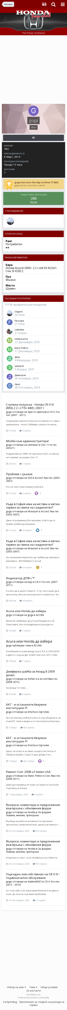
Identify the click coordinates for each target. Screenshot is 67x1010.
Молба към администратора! (27, 441)
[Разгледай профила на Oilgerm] (10, 221)
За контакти (33, 990)
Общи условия (49, 987)
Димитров (20, 375)
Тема (32, 987)
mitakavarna (21, 338)
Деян (17, 357)
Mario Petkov (21, 347)
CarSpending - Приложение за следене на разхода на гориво (33, 1003)
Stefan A (32, 678)
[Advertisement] (33, 70)
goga (9, 411)
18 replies (27, 600)
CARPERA (19, 329)
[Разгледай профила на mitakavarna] (10, 340)
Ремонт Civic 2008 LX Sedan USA (28, 772)
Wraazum (33, 511)
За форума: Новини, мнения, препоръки (28, 814)
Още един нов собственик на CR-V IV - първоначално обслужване (33, 876)
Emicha (32, 711)
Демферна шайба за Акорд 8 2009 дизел (30, 673)
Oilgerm (19, 311)
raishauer (33, 444)
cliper (17, 384)
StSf (30, 477)
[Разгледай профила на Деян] (10, 358)
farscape (19, 320)
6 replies (26, 493)
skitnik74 (19, 366)
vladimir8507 (35, 881)
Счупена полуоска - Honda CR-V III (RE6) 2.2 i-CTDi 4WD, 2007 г (30, 406)
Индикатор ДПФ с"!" (20, 578)
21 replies (40, 900)
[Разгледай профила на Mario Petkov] (10, 349)
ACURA (40, 615)
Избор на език (16, 987)
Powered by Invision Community (33, 997)
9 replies (26, 430)
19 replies (27, 530)
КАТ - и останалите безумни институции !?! (26, 706)
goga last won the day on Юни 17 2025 (36, 182)
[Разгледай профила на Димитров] (10, 377)
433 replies (29, 727)
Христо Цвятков (37, 411)
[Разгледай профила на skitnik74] (10, 368)
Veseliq (31, 812)
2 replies (26, 463)
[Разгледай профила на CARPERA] (10, 331)
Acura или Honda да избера (26, 611)
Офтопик (43, 711)
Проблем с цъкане (19, 474)
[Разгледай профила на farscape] (10, 322)
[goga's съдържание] (33, 138)
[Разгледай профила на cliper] (10, 386)
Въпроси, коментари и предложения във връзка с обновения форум (33, 806)
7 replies (26, 630)
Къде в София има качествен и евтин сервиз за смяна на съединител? (33, 505)
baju (30, 582)
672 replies (41, 830)
